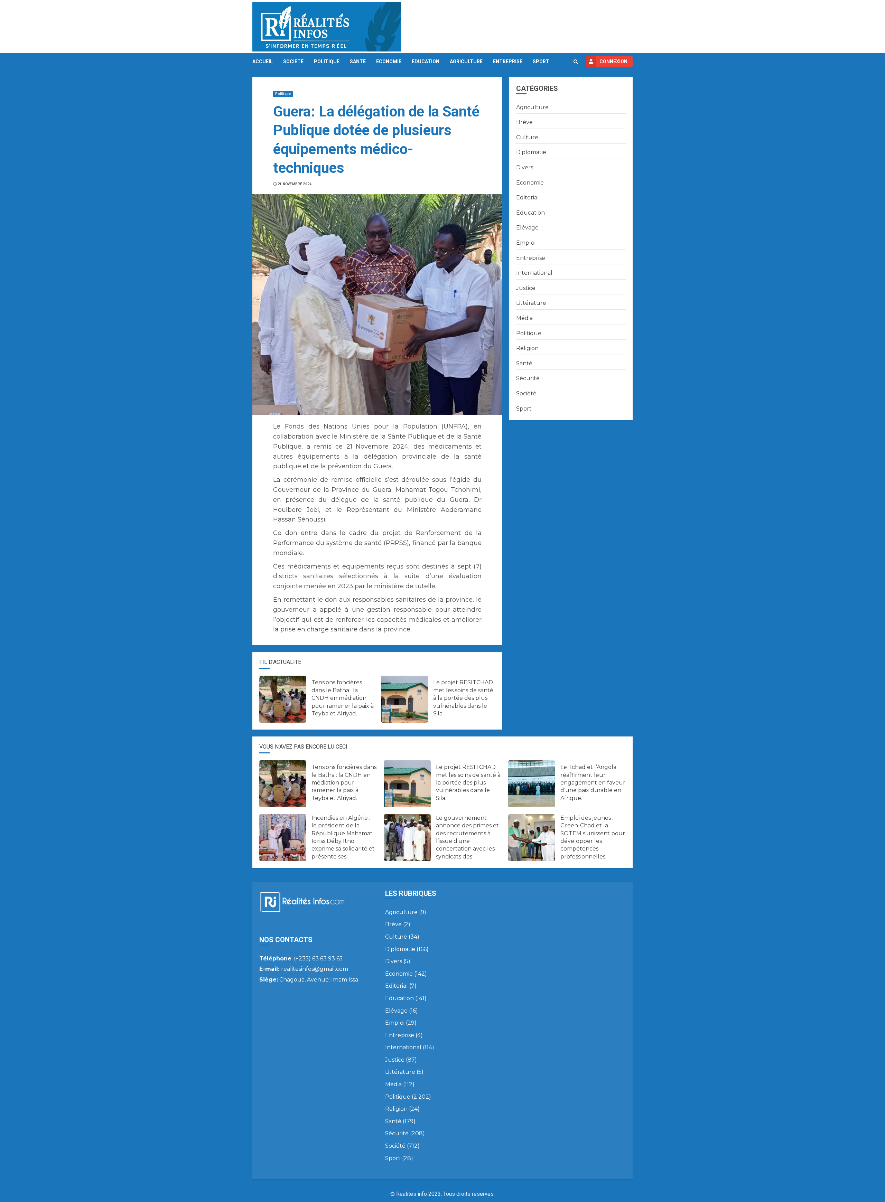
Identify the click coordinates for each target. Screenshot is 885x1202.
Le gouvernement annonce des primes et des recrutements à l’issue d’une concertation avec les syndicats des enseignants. (467, 841)
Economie (388, 61)
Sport (541, 61)
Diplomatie (531, 152)
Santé (358, 61)
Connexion (613, 61)
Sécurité (528, 378)
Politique (326, 61)
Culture (527, 137)
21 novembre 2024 (295, 184)
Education (425, 61)
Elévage (527, 227)
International (534, 273)
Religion (527, 348)
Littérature (531, 303)
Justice (525, 288)
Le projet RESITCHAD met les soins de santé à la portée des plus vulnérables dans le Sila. (463, 698)
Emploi (525, 243)
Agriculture (466, 61)
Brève (524, 122)
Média (524, 318)
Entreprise (507, 61)
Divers (524, 167)
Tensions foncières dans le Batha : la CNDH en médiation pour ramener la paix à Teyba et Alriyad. (342, 698)
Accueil (262, 61)
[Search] (576, 61)
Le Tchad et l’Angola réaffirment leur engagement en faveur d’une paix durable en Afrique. (592, 782)
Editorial (527, 197)
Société (293, 61)
